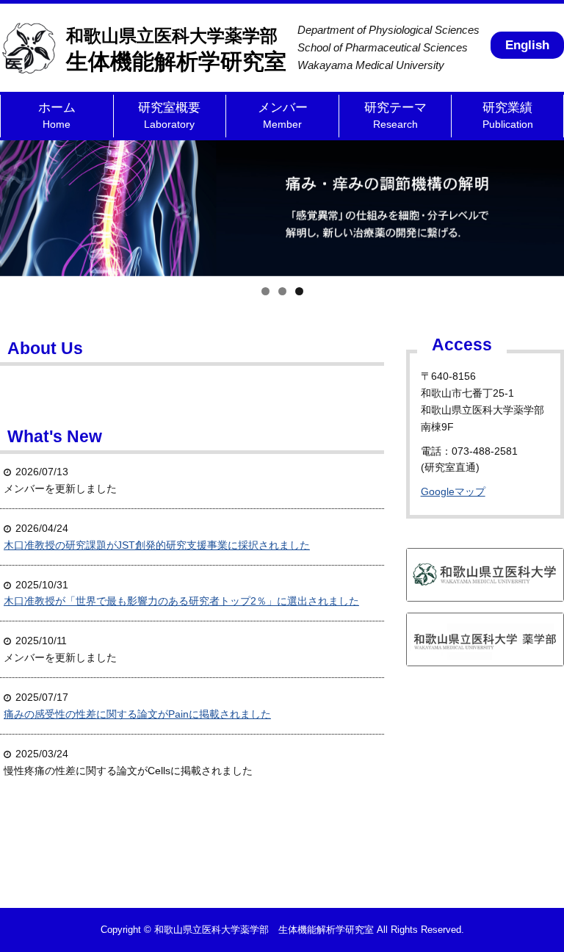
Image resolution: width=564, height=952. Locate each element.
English (527, 45)
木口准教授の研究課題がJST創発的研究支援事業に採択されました (157, 545)
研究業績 (507, 115)
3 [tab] (299, 291)
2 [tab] (282, 291)
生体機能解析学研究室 (176, 49)
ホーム (57, 115)
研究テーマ (395, 115)
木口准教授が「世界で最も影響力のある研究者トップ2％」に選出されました (181, 601)
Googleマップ (453, 491)
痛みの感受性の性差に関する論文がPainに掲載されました (137, 714)
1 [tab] (265, 291)
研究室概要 (169, 115)
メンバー (283, 115)
